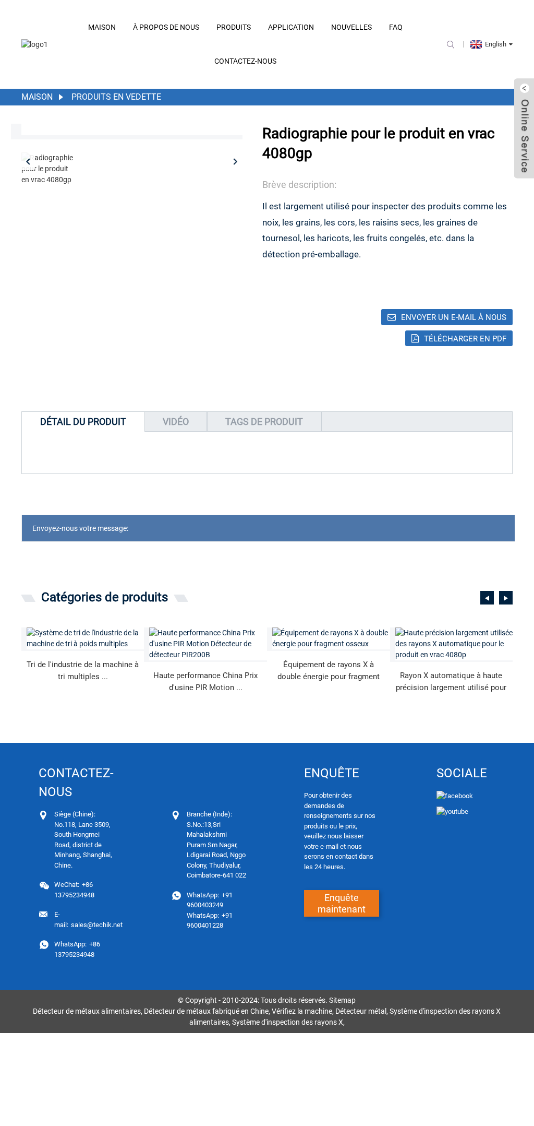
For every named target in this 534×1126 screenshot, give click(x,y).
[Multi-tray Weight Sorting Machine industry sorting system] (85, 638)
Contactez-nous (245, 61)
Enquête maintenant (342, 903)
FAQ (396, 27)
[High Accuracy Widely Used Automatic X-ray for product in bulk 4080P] (454, 643)
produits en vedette (116, 97)
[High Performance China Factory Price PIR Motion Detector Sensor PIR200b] (208, 643)
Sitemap (342, 1000)
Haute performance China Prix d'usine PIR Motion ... (205, 681)
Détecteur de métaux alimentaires (87, 1011)
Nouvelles (351, 27)
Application (291, 27)
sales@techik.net (88, 919)
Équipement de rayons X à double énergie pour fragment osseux (328, 671)
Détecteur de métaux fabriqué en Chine (206, 1011)
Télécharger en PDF (465, 338)
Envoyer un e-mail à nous (453, 317)
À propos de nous (166, 27)
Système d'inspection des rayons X (287, 1022)
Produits (233, 27)
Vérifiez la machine (302, 1011)
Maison (102, 27)
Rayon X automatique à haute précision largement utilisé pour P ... (451, 682)
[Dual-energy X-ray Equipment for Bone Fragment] (331, 638)
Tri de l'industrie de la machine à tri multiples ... (83, 670)
